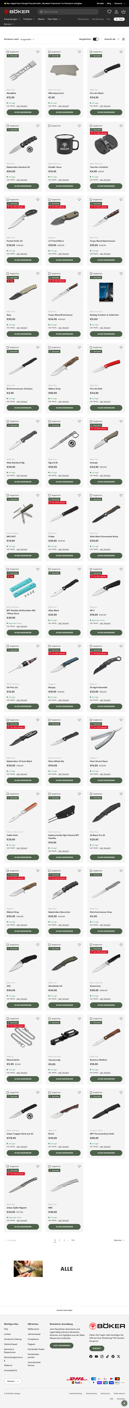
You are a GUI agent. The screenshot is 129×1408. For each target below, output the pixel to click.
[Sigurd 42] (64, 440)
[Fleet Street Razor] (106, 738)
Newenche (95, 986)
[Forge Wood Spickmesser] (106, 218)
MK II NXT (11, 536)
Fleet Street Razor (99, 761)
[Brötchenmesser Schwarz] (23, 366)
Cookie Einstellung (75, 1394)
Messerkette (13, 1060)
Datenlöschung (91, 1394)
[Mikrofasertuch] (64, 70)
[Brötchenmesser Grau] (106, 889)
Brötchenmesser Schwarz (20, 388)
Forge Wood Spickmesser (102, 241)
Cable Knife (12, 835)
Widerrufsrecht (119, 1394)
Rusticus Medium (98, 1060)
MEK (50, 1207)
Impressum (121, 1399)
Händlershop (98, 19)
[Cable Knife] (23, 812)
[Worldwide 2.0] (64, 963)
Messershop (83, 19)
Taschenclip (54, 1060)
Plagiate (31, 1344)
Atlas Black (53, 610)
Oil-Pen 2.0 (12, 687)
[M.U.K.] (64, 1111)
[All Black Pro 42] (106, 812)
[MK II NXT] (23, 514)
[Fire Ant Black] (106, 70)
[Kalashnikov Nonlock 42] (23, 144)
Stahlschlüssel (10, 1344)
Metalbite (11, 93)
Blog (109, 3)
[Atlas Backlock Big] (23, 440)
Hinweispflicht (10, 1370)
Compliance (33, 1339)
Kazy (9, 315)
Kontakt (100, 3)
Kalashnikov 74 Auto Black (19, 761)
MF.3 (92, 610)
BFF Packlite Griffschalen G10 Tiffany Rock (21, 612)
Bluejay (52, 687)
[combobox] (68, 12)
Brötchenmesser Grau (101, 912)
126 (72, 1240)
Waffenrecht (33, 1329)
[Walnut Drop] (64, 366)
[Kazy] (23, 292)
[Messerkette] (23, 1037)
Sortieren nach (11, 39)
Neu (108, 19)
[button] (123, 11)
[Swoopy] (106, 440)
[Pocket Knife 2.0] (23, 218)
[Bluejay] (64, 664)
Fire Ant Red (96, 388)
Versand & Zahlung (13, 1339)
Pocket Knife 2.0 (15, 241)
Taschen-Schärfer (99, 167)
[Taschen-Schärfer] (106, 144)
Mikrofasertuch (56, 93)
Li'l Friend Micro (56, 241)
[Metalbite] (23, 70)
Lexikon (7, 1334)
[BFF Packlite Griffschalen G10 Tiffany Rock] (23, 587)
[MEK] (64, 1185)
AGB (111, 1399)
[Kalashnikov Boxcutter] (64, 889)
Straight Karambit (98, 687)
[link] (28, 1240)
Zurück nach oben (64, 1310)
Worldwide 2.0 (55, 986)
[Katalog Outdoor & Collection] (106, 292)
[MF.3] (106, 587)
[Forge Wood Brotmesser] (64, 292)
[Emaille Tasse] (64, 144)
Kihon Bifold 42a (56, 761)
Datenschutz (105, 1394)
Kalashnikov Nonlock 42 (18, 167)
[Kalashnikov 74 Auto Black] (23, 738)
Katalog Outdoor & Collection (104, 315)
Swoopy (94, 462)
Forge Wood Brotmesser (60, 315)
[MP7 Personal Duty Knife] (106, 1111)
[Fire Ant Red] (106, 366)
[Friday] (64, 514)
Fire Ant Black (97, 93)
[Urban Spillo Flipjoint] (23, 1185)
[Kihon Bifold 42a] (64, 738)
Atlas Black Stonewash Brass (104, 536)
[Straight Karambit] (106, 664)
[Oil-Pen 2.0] (23, 664)
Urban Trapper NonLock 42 (20, 1133)
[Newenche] (106, 963)
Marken (41, 19)
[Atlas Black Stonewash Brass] (106, 514)
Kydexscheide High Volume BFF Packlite (63, 837)
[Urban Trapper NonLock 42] (23, 1111)
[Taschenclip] (64, 1037)
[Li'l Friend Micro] (64, 218)
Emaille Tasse (55, 167)
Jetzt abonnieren (61, 1345)
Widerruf (8, 1365)
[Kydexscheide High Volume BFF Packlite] (64, 812)
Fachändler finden (36, 1349)
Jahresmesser (34, 1334)
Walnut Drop (54, 388)
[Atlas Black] (64, 587)
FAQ (6, 1329)
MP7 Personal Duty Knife (102, 1133)
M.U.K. (51, 1133)
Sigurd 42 (53, 462)
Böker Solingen (15, 1394)
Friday (51, 536)
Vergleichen (85, 39)
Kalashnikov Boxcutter (59, 912)
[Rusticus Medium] (106, 1037)
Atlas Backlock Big (16, 462)
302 (8, 986)
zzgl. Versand (22, 106)
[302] (23, 963)
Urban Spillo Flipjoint (17, 1207)
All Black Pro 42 (97, 835)
